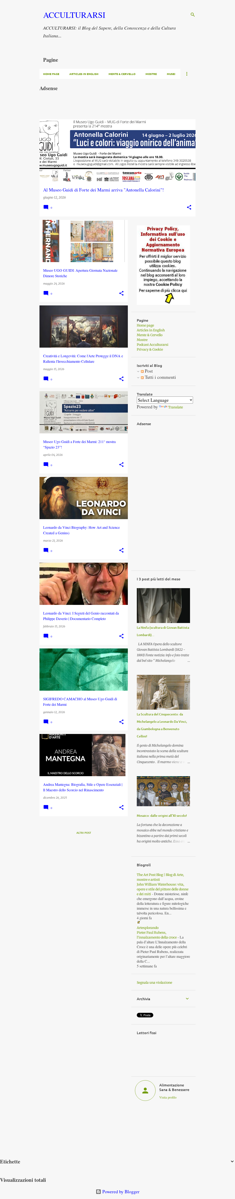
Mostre (151, 74)
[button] (189, 208)
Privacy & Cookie (150, 349)
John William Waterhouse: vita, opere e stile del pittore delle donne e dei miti (162, 889)
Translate (175, 407)
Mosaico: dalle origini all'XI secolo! (162, 815)
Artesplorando (148, 928)
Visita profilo (167, 1097)
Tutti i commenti (160, 377)
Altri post (83, 833)
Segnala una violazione (154, 982)
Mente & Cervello (122, 74)
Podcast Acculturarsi (152, 345)
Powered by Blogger (120, 1191)
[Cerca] (193, 14)
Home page (51, 74)
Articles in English (83, 74)
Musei (171, 74)
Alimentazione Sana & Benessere (174, 1087)
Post (148, 371)
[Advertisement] (123, 107)
